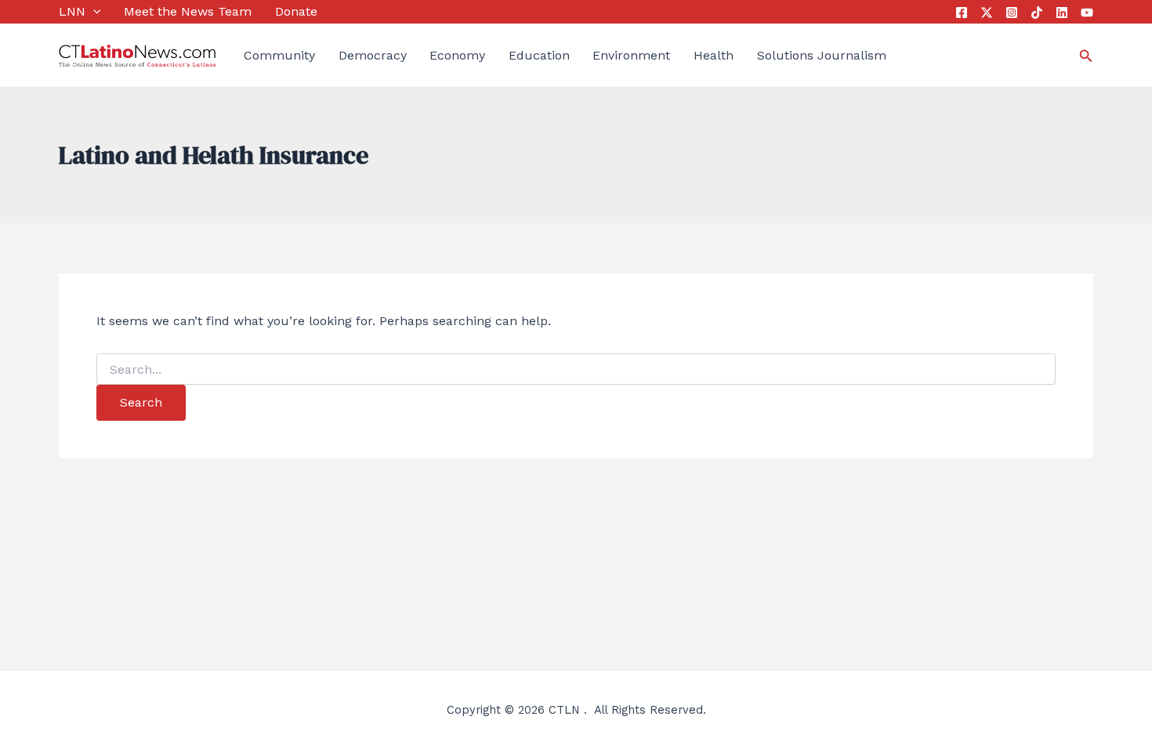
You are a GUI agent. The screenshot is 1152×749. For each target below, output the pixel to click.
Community (279, 55)
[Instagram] (1011, 12)
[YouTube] (1087, 12)
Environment (631, 55)
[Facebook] (961, 12)
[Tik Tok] (1037, 12)
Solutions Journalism (821, 55)
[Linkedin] (1062, 12)
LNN (72, 11)
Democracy (373, 55)
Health (714, 55)
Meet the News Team (188, 11)
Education (539, 55)
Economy (457, 55)
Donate (296, 11)
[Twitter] (986, 12)
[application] (93, 12)
